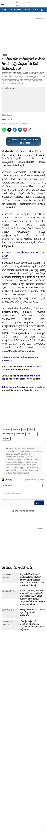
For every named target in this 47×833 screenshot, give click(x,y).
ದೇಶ (10, 10)
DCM (24, 429)
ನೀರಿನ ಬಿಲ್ (20, 434)
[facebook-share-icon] (15, 131)
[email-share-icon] (25, 131)
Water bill (6, 438)
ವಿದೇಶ (35, 10)
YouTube (37, 367)
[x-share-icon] (9, 131)
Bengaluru (16, 429)
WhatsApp (7, 361)
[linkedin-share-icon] (20, 131)
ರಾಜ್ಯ (4, 10)
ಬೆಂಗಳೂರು (6, 429)
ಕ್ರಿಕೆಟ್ (27, 10)
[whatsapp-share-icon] (4, 131)
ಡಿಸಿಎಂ (31, 429)
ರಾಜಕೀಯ (18, 10)
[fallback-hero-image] (10, 578)
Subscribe (7, 387)
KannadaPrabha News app (21, 377)
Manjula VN (7, 119)
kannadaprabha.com (13, 456)
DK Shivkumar (31, 434)
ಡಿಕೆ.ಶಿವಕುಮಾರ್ (8, 434)
